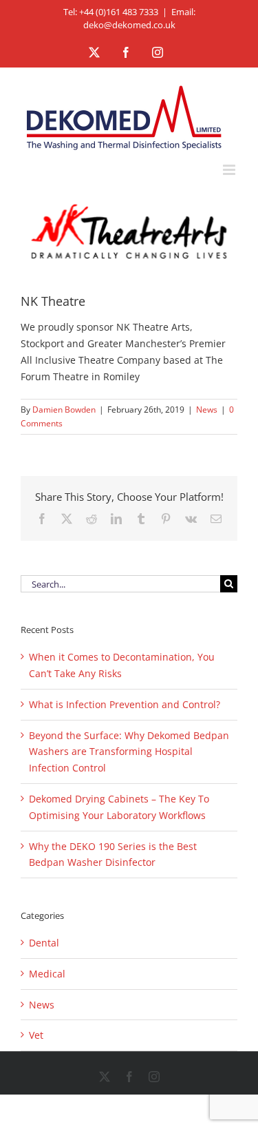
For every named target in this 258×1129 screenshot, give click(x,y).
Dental (44, 942)
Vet (36, 1035)
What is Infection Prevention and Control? (124, 704)
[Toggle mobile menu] (230, 170)
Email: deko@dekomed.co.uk (139, 19)
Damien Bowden (64, 409)
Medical (47, 973)
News (206, 409)
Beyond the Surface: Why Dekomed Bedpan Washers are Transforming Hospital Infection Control (129, 752)
